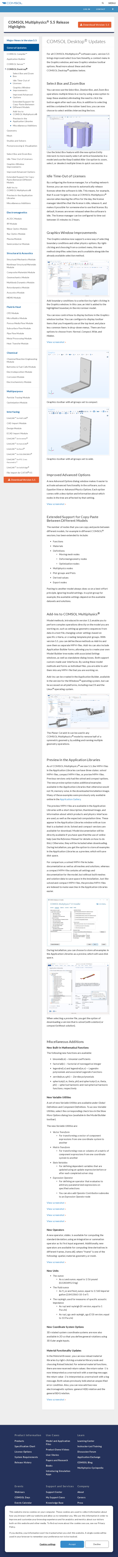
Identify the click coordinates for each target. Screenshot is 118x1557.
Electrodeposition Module (19, 372)
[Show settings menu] (101, 147)
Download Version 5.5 (95, 24)
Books (49, 1465)
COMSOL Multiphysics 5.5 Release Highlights (38, 24)
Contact (100, 9)
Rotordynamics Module (18, 287)
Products (19, 1440)
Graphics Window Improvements (21, 89)
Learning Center (85, 1440)
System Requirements (26, 1457)
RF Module (12, 223)
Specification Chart (25, 1446)
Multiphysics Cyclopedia (90, 1467)
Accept (72, 1544)
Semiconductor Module (18, 244)
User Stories (52, 1454)
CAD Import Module (17, 423)
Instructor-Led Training (89, 1446)
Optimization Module (17, 402)
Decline (97, 1544)
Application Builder (16, 59)
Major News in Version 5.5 (22, 40)
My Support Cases (55, 1497)
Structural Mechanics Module (21, 259)
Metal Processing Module (19, 338)
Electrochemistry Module (19, 382)
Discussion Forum (86, 1451)
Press (80, 1502)
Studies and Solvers (16, 140)
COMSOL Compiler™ (17, 54)
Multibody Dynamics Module (20, 282)
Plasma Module (14, 239)
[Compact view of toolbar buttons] (78, 374)
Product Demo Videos (57, 1449)
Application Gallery (70, 799)
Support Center (54, 1492)
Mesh (9, 135)
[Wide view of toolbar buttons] (78, 431)
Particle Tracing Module (18, 397)
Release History (23, 1462)
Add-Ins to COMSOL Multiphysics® (25, 112)
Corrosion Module (15, 377)
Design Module (14, 428)
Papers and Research (57, 1460)
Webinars (20, 1492)
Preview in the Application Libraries (23, 120)
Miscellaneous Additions (25, 125)
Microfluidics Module (17, 318)
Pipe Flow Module (15, 333)
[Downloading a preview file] (78, 988)
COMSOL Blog (84, 1462)
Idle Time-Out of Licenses (21, 82)
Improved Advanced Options (23, 96)
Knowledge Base (55, 1502)
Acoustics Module (15, 292)
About (80, 1492)
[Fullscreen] (107, 147)
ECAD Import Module (17, 433)
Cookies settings (47, 1544)
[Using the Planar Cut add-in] (78, 711)
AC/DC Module (14, 218)
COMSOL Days (22, 1497)
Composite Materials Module (21, 272)
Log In (86, 9)
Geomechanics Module (18, 277)
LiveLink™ (17, 418)
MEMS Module (14, 297)
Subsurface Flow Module (19, 328)
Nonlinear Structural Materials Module (21, 266)
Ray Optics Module (16, 234)
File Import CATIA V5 (19, 472)
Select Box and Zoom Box (23, 74)
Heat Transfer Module (17, 343)
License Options (23, 1451)
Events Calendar (23, 1502)
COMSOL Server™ (16, 64)
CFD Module (13, 313)
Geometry (12, 130)
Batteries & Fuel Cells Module (21, 366)
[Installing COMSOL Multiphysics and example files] (78, 922)
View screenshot (55, 341)
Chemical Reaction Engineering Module (22, 360)
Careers (81, 1497)
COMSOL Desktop (17, 69)
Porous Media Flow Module (20, 323)
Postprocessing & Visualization (22, 145)
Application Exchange (88, 1457)
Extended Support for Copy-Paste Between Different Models (23, 104)
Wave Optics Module (17, 228)
